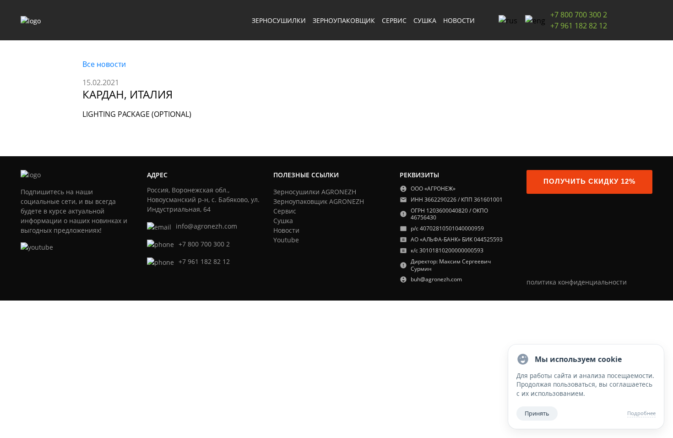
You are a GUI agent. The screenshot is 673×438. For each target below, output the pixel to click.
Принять (537, 413)
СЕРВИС (394, 20)
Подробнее (641, 413)
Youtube (286, 239)
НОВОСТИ (459, 20)
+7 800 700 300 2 (578, 15)
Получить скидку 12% (589, 181)
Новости (286, 230)
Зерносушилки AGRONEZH (314, 191)
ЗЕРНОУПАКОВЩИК (344, 20)
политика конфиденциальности (576, 282)
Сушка (283, 220)
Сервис (284, 211)
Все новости (104, 64)
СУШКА (424, 20)
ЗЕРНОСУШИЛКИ (279, 20)
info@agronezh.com (206, 226)
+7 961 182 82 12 (578, 26)
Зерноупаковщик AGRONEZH (318, 201)
